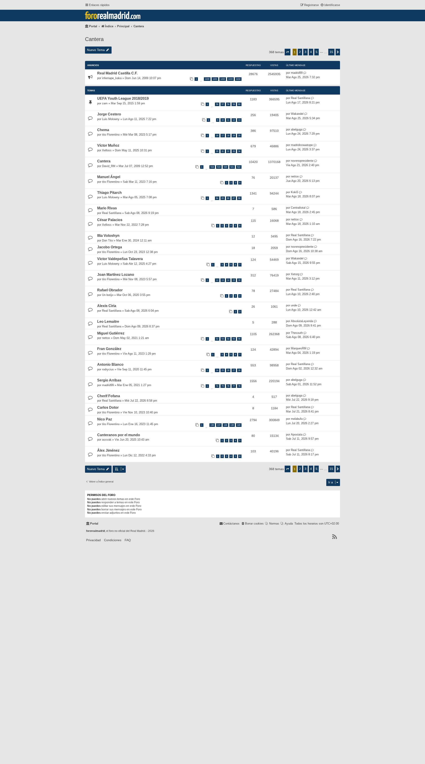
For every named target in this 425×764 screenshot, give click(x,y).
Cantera (94, 39)
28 (239, 370)
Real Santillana (300, 98)
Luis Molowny (111, 119)
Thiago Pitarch (109, 192)
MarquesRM (298, 348)
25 (223, 370)
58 (228, 104)
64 (217, 198)
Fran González (109, 349)
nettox (295, 176)
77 (234, 386)
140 (238, 425)
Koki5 (294, 192)
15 (234, 280)
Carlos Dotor (108, 407)
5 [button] (316, 52)
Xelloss (107, 150)
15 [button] (331, 52)
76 (228, 386)
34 (239, 151)
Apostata (296, 434)
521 (232, 167)
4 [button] (311, 52)
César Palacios (109, 220)
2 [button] (300, 52)
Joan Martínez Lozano (115, 274)
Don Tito (107, 240)
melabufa (297, 418)
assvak (106, 439)
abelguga (296, 129)
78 (239, 386)
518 (212, 167)
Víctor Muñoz (108, 145)
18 (228, 135)
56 (217, 104)
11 (228, 120)
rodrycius (108, 369)
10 (223, 120)
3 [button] (305, 52)
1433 (230, 79)
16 (217, 135)
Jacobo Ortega (109, 247)
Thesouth (297, 332)
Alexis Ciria (106, 306)
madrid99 (297, 72)
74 (217, 386)
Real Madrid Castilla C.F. (117, 73)
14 (228, 280)
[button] (287, 52)
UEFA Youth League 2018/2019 (123, 98)
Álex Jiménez (108, 450)
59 (234, 104)
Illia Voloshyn (108, 235)
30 (217, 151)
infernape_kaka (112, 78)
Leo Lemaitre (108, 321)
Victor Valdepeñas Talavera (120, 259)
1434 (238, 79)
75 (223, 386)
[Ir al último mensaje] (304, 73)
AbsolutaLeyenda (302, 321)
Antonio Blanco (110, 364)
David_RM (108, 166)
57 (223, 104)
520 (225, 167)
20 (239, 135)
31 (223, 151)
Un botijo (107, 295)
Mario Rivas (107, 208)
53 (223, 339)
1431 (215, 79)
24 (217, 370)
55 (234, 339)
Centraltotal (298, 207)
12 (234, 120)
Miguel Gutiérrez (110, 333)
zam (105, 103)
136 (212, 425)
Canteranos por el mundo (118, 435)
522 (238, 167)
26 (228, 370)
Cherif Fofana (108, 396)
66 (228, 198)
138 (225, 425)
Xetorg (295, 274)
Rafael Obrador (110, 290)
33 (234, 151)
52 (217, 339)
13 (239, 120)
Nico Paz (104, 419)
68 (239, 198)
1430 (207, 79)
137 (218, 425)
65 (223, 198)
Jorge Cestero (109, 114)
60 (239, 104)
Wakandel (297, 113)
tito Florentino (111, 134)
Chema (103, 130)
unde (294, 305)
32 (228, 151)
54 (228, 339)
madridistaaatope (302, 145)
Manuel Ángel (108, 177)
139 (232, 425)
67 (234, 198)
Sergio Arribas (109, 380)
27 (234, 370)
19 (234, 135)
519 (218, 167)
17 (223, 135)
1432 (222, 79)
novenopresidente (302, 160)
